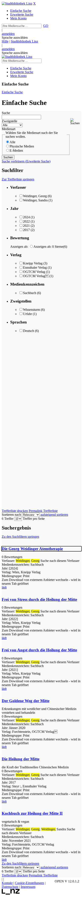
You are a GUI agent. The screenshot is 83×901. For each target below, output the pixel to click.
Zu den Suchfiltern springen (20, 536)
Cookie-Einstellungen (29, 883)
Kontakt (7, 883)
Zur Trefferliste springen (18, 179)
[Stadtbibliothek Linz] (17, 3)
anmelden (8, 34)
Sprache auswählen (15, 37)
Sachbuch (29, 293)
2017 (26, 230)
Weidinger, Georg (35, 196)
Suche (6, 113)
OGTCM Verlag (34, 272)
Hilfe (5, 41)
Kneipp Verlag (33, 263)
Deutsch (28, 331)
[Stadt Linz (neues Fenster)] (11, 893)
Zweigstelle (9, 121)
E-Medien (16, 150)
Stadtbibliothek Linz (24, 41)
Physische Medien (22, 146)
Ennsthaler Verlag (35, 267)
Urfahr (27, 314)
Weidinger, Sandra (35, 200)
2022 (26, 221)
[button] (75, 121)
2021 (26, 225)
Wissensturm (31, 309)
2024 (26, 217)
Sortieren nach (11, 514)
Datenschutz (10, 887)
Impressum (28, 887)
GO (45, 26)
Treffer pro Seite (34, 518)
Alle (12, 142)
